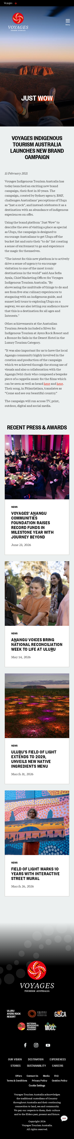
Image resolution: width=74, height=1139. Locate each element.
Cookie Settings (37, 1085)
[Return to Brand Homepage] (18, 22)
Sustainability (36, 1065)
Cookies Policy (59, 1080)
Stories (16, 1065)
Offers (18, 1076)
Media (46, 1076)
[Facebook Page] (25, 1045)
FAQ (56, 1076)
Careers (57, 1065)
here (47, 383)
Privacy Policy (39, 1080)
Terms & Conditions (17, 1080)
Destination (35, 1059)
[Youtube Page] (48, 1045)
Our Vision (15, 1059)
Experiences (58, 1059)
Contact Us (32, 1076)
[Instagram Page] (36, 1045)
